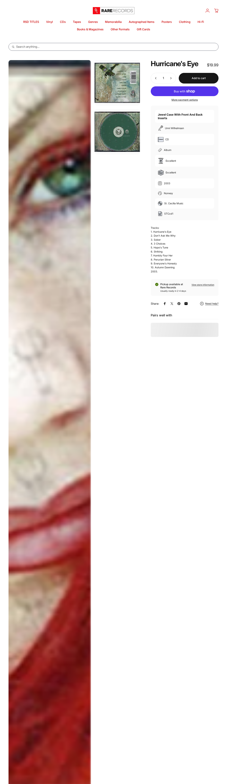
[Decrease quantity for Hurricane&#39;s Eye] (155, 78)
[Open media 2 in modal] (117, 83)
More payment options (184, 99)
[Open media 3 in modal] (117, 131)
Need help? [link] (211, 303)
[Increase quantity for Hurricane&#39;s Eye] (172, 78)
